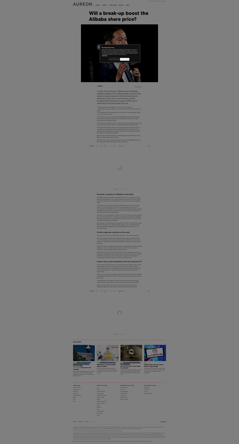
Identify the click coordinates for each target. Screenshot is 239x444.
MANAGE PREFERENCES (114, 59)
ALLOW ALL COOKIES (125, 59)
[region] (120, 53)
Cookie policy (104, 55)
